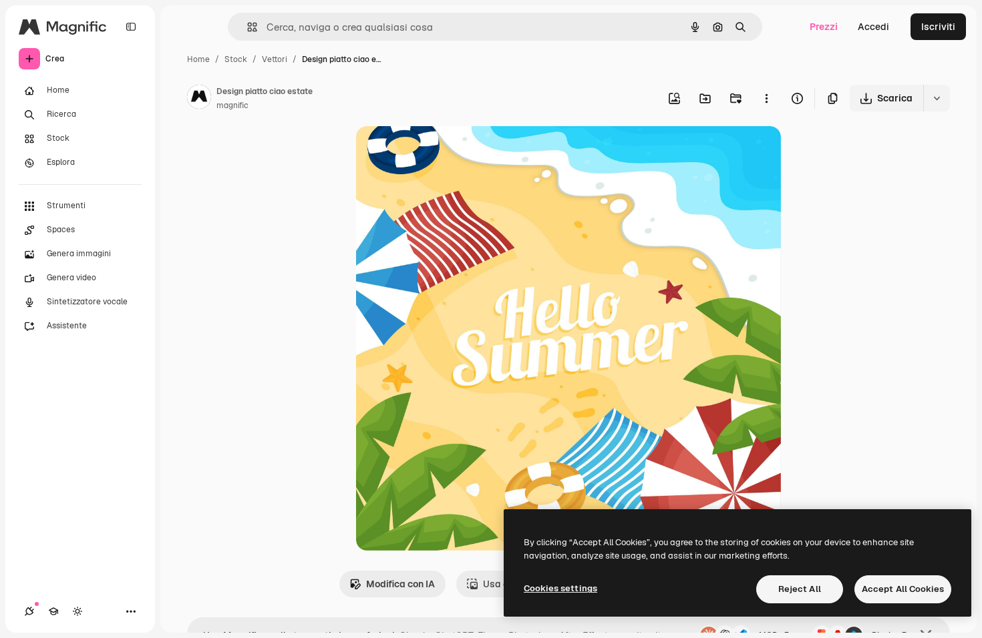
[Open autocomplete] (246, 27)
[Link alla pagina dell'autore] (199, 99)
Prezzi (824, 27)
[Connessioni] (29, 611)
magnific (232, 105)
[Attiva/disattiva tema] (77, 611)
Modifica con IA (400, 584)
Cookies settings (560, 588)
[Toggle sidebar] (131, 26)
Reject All (799, 589)
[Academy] (53, 611)
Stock (235, 59)
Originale (444, 151)
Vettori (274, 59)
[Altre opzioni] (766, 98)
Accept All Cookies (903, 589)
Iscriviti (938, 27)
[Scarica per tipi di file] (936, 98)
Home (198, 59)
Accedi (873, 27)
